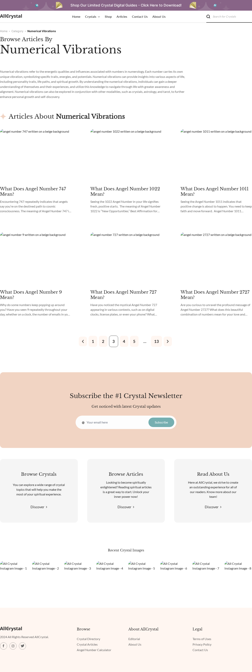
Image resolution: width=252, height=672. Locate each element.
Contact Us (200, 650)
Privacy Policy (202, 644)
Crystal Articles (87, 644)
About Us (134, 644)
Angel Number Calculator (94, 650)
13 (156, 341)
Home (3, 31)
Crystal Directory (88, 639)
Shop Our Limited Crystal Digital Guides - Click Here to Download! (126, 5)
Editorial (134, 639)
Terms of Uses (202, 639)
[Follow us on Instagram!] (3, 646)
